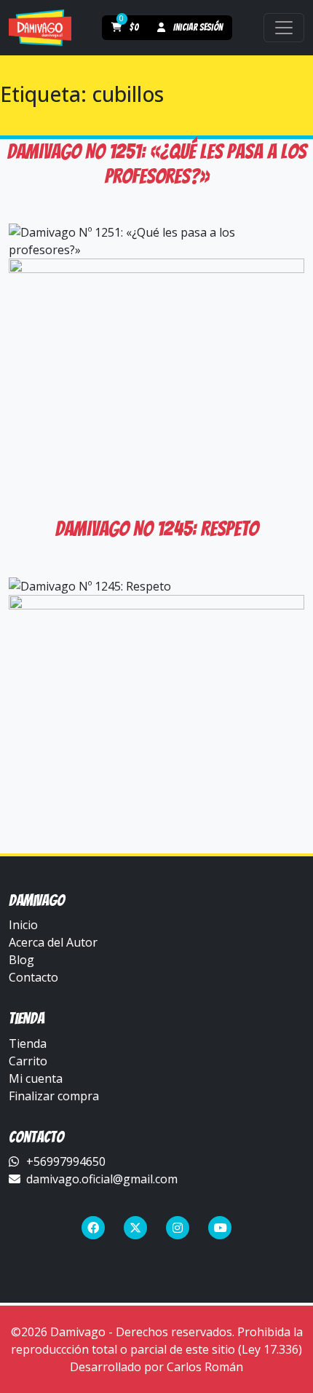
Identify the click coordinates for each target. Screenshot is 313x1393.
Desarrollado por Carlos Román (156, 1367)
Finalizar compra (54, 1096)
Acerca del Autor (53, 942)
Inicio (23, 925)
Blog (21, 960)
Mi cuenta (36, 1078)
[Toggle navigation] (284, 27)
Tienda (28, 1043)
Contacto (33, 977)
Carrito (28, 1061)
